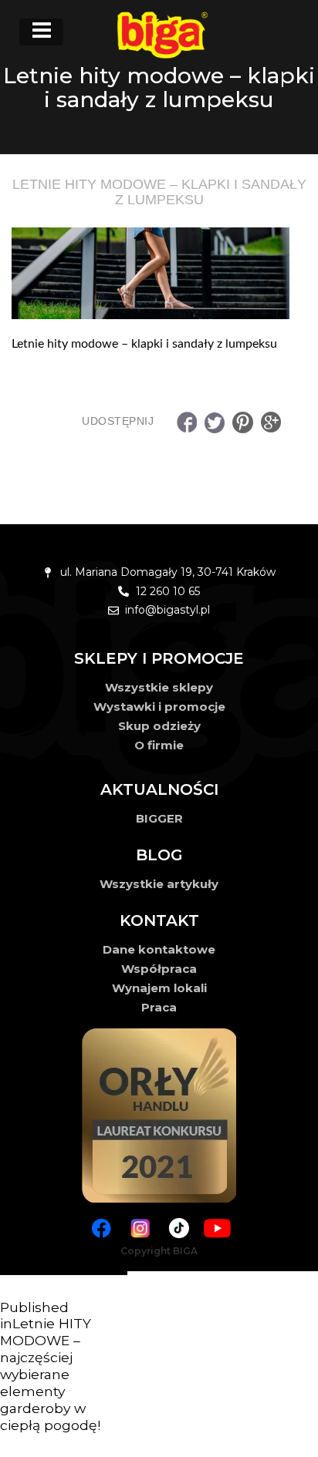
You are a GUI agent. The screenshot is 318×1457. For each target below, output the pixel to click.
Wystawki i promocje (159, 706)
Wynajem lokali (159, 988)
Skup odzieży (159, 725)
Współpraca (159, 968)
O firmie (159, 745)
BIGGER (159, 818)
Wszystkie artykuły (159, 884)
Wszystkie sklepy (159, 687)
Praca (159, 1007)
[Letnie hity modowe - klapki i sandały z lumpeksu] (159, 273)
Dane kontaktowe (159, 949)
